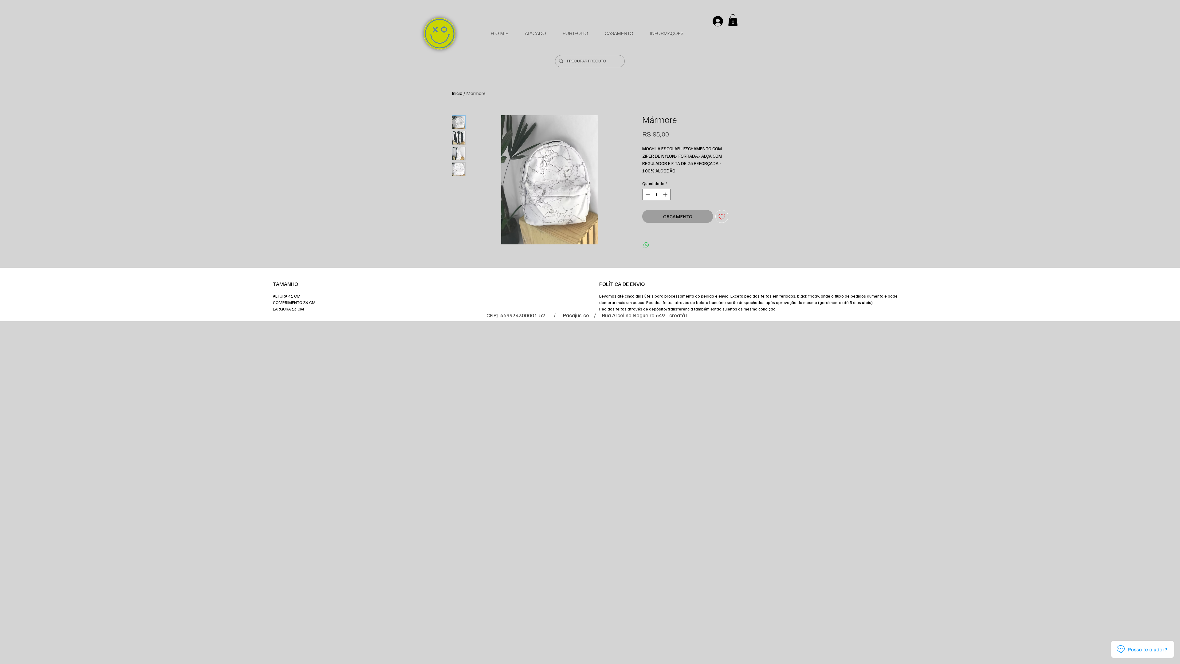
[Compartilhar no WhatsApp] (646, 245)
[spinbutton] (656, 194)
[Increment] (666, 194)
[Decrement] (647, 194)
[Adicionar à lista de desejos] (721, 216)
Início (457, 93)
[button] (733, 20)
